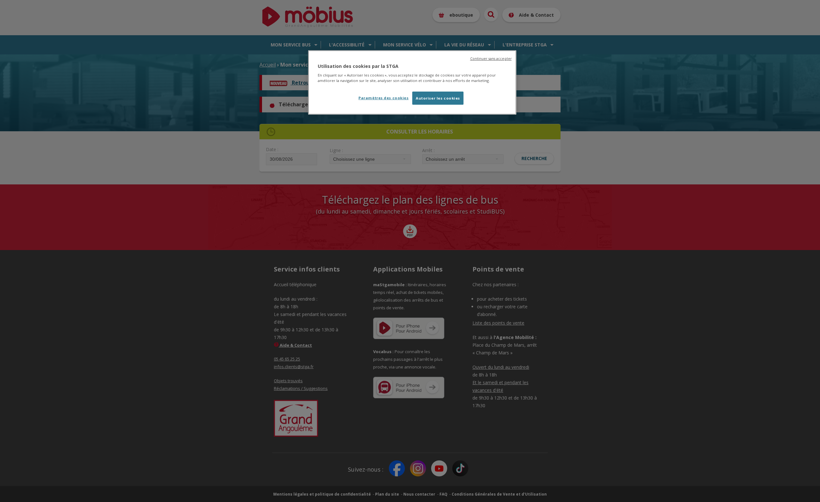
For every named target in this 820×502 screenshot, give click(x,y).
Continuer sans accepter (491, 58)
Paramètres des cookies (383, 97)
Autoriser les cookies (438, 98)
